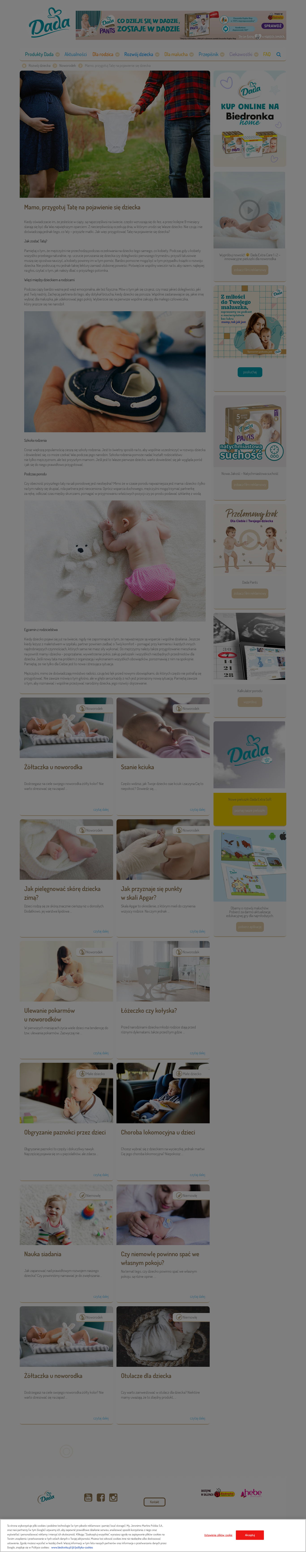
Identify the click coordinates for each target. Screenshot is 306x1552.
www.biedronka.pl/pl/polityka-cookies (72, 1547)
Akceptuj (250, 1535)
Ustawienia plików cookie (218, 1535)
